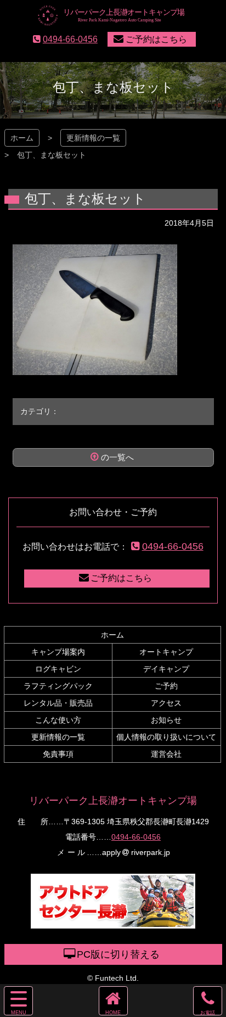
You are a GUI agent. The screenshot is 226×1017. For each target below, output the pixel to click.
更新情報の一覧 (93, 137)
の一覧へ (117, 457)
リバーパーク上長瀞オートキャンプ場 (113, 800)
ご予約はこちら (156, 39)
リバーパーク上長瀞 (113, 15)
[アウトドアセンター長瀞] (113, 922)
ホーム (21, 137)
